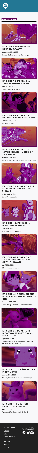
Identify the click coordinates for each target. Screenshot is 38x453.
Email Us (7, 448)
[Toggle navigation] (33, 6)
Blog (5, 434)
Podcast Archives (10, 437)
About (6, 445)
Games (6, 430)
